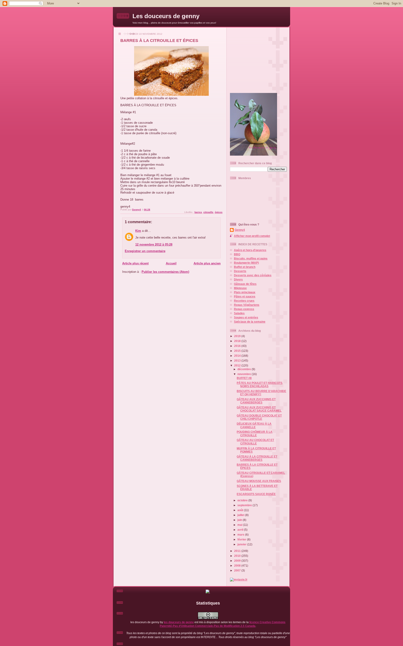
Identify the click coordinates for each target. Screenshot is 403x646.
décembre (244, 369)
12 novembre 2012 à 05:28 (153, 244)
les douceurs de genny (179, 622)
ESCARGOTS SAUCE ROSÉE (256, 494)
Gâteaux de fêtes (245, 283)
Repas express (244, 309)
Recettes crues (244, 300)
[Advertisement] (259, 58)
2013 (237, 360)
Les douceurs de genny (165, 16)
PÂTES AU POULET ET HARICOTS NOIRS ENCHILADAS (259, 384)
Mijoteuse (240, 288)
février (242, 539)
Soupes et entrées (246, 317)
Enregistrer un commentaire (145, 251)
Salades (239, 313)
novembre (244, 374)
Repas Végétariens (246, 304)
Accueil (171, 263)
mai (240, 524)
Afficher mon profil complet (252, 235)
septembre (245, 505)
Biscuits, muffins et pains (251, 258)
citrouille (208, 212)
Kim (138, 230)
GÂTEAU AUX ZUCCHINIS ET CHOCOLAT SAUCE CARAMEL (259, 409)
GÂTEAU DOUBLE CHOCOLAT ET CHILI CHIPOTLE (259, 417)
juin (240, 519)
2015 (237, 350)
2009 (237, 560)
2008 (237, 565)
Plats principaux (244, 292)
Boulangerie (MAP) (246, 262)
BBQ (237, 254)
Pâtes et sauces (244, 296)
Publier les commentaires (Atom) (165, 271)
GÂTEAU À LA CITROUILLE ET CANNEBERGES (257, 458)
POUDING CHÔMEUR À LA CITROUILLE (254, 433)
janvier (242, 544)
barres (198, 212)
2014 (237, 355)
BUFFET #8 (244, 377)
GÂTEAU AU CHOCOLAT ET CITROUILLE (255, 441)
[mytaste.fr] (238, 579)
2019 (237, 336)
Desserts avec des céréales (252, 275)
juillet (241, 514)
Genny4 (240, 229)
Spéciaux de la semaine (249, 321)
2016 (237, 345)
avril (240, 529)
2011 (237, 550)
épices (218, 212)
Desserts (240, 271)
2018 (237, 340)
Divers (238, 279)
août (240, 510)
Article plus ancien (207, 263)
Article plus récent (135, 263)
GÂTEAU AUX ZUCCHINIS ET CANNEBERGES (256, 401)
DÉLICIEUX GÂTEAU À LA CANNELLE (254, 425)
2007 (237, 570)
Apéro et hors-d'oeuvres (250, 250)
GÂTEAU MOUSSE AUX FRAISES (259, 480)
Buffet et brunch (244, 266)
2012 (237, 365)
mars (241, 534)
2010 (237, 555)
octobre (242, 500)
